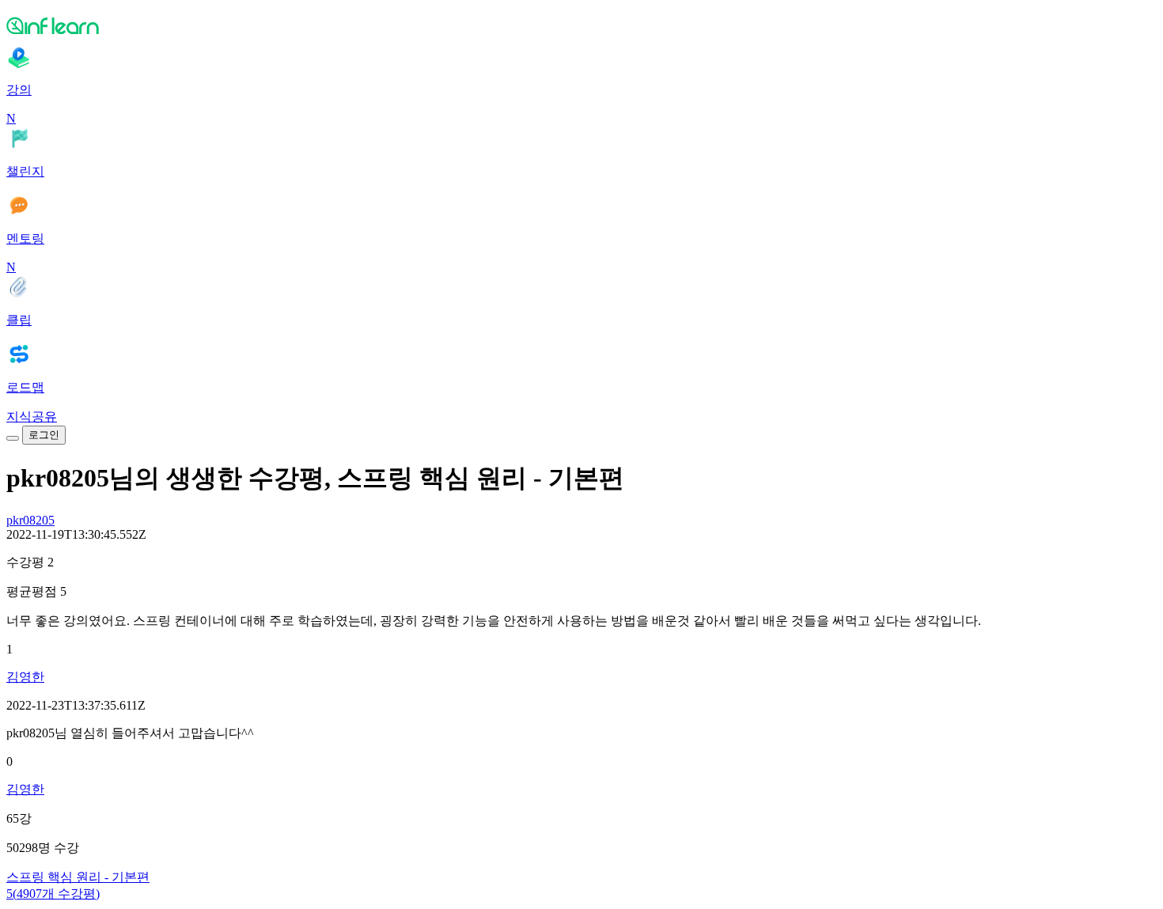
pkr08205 (30, 520)
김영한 (25, 677)
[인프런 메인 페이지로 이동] (581, 25)
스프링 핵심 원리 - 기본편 (78, 877)
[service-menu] (12, 438)
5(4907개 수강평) (53, 893)
